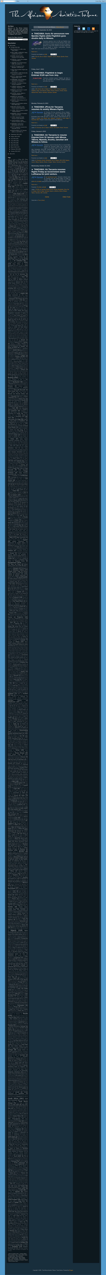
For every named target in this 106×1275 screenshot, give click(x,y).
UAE (41, 192)
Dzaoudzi (16, 524)
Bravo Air (10, 389)
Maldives (14, 832)
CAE (9, 408)
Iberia (21, 683)
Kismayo (24, 763)
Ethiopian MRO (11, 576)
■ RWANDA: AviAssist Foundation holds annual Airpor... (19, 114)
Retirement (10, 1006)
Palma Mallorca (11, 962)
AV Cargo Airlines (17, 325)
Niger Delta (17, 928)
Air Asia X (23, 233)
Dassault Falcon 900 (24, 496)
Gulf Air (9, 666)
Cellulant (24, 424)
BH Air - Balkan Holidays (20, 363)
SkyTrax (24, 1079)
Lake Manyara (43, 90)
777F (9, 176)
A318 (27, 176)
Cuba (25, 486)
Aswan (24, 315)
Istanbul (10, 717)
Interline (24, 705)
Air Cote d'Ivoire (21, 241)
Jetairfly (15, 725)
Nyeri (21, 943)
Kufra (9, 772)
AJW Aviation (10, 270)
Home (47, 197)
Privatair (26, 985)
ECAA (9, 533)
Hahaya (17, 668)
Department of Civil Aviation (14, 504)
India (12, 695)
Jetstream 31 (10, 727)
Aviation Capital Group (17, 328)
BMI (18, 374)
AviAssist (9, 327)
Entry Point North (18, 558)
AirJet (22, 265)
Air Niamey (19, 254)
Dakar (14, 490)
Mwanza (57, 90)
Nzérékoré (26, 943)
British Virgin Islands (21, 392)
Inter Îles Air (12, 705)
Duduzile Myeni (17, 521)
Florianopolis (23, 605)
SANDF (25, 1039)
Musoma (15, 897)
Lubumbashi (13, 814)
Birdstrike (13, 367)
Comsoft (9, 468)
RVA (25, 1023)
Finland (19, 598)
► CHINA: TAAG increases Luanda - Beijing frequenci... (19, 111)
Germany (47, 191)
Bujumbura (14, 396)
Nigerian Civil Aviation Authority (15, 934)
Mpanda (41, 162)
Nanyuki (26, 910)
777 (17, 174)
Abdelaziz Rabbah (22, 180)
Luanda (25, 812)
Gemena (9, 632)
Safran (19, 1034)
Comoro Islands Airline (13, 464)
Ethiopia (15, 568)
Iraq (13, 713)
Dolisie (18, 514)
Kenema (24, 748)
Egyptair (25, 540)
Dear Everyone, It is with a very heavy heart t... (18, 50)
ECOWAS (10, 534)
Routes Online (25, 1015)
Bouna (21, 388)
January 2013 (14, 151)
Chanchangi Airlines (12, 433)
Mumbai (10, 895)
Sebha (14, 1048)
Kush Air (14, 774)
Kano (9, 744)
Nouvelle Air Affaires (12, 941)
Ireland (24, 713)
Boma (25, 380)
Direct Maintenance (16, 509)
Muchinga (24, 892)
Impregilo (20, 692)
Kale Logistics (18, 742)
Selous (40, 92)
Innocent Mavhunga (18, 703)
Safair (18, 1033)
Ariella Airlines (21, 306)
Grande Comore (18, 658)
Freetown (10, 617)
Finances (16, 597)
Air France (17, 242)
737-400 (10, 169)
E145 (11, 525)
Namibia (10, 907)
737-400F (15, 169)
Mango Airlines (24, 838)
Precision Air (12, 984)
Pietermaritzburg (23, 973)
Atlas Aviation (23, 318)
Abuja (9, 186)
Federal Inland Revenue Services (16, 594)
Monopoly (24, 880)
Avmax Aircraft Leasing (18, 332)
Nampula (10, 910)
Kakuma (24, 741)
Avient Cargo (23, 329)
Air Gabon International (12, 245)
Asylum (9, 316)
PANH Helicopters (19, 962)
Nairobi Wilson (19, 904)
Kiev (25, 758)
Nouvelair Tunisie (23, 939)
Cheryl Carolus (23, 436)
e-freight (22, 524)
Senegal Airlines (21, 1049)
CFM (15, 431)
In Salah (24, 692)
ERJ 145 (21, 565)
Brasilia (25, 388)
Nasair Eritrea (17, 912)
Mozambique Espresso (23, 888)
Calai (20, 409)
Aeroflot (26, 203)
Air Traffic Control (14, 259)
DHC (9, 505)
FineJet (14, 598)
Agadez (9, 227)
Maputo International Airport (21, 841)
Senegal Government (13, 1051)
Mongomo (18, 880)
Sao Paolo (10, 1040)
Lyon (27, 819)
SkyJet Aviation (12, 1078)
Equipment (63, 89)
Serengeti (26, 1052)
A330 (13, 179)
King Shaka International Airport (14, 762)
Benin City (18, 358)
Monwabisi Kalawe (17, 882)
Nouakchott (25, 938)
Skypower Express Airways (21, 1078)
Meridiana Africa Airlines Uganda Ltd (15, 863)
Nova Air (20, 941)
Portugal (20, 982)
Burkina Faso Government (14, 400)
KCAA (13, 748)
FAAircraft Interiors (19, 589)
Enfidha (9, 557)
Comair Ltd (19, 462)
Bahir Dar (16, 341)
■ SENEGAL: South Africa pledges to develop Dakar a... (19, 60)
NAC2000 (26, 901)
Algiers (23, 276)
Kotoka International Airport (16, 768)
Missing (14, 873)
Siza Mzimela (21, 1074)
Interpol (14, 709)
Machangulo (23, 822)
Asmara (26, 310)
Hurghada (17, 680)
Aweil (15, 334)
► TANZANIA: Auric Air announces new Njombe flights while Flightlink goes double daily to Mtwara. (50, 35)
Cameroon (14, 411)
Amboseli (15, 284)
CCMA (11, 423)
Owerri (14, 960)
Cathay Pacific (11, 422)
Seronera (45, 92)
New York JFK (15, 923)
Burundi (24, 400)
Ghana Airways (25, 643)
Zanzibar (55, 92)
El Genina (23, 546)
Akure (23, 270)
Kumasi (24, 772)
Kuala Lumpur (13, 771)
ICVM (18, 687)
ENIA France (20, 557)
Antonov (20, 298)
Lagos (13, 781)
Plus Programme (23, 975)
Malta (13, 834)
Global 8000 (20, 648)
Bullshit (18, 397)
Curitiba (14, 488)
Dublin (10, 521)
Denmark (24, 502)
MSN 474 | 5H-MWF (36, 181)
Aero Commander (11, 199)
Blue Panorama (23, 372)
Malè (14, 833)
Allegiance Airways (22, 278)
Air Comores (22, 240)
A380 (9, 180)
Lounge (19, 812)
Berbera (13, 359)
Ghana (17, 641)
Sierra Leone (18, 1062)
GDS (18, 630)
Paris (26, 962)
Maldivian (9, 833)
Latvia (20, 785)
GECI (25, 631)
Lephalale (10, 791)
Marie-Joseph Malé (22, 842)
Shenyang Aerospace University (20, 1061)
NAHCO (24, 902)
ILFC (25, 688)
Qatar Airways (13, 995)
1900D (14, 159)
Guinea (15, 665)
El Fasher (17, 546)
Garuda (19, 628)
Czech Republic (11, 489)
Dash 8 (39, 191)
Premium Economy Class (23, 984)
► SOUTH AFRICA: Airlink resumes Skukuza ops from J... (19, 121)
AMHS (15, 287)
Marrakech (25, 844)
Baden (17, 338)
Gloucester (18, 652)
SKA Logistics (18, 1075)
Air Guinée (26, 245)
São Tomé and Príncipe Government (20, 1042)
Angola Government (13, 295)
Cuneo (9, 488)
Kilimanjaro (21, 759)
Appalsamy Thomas (18, 301)
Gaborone (17, 623)
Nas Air (10, 912)
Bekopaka (24, 354)
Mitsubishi (24, 873)
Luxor (22, 819)
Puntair (16, 991)
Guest (25, 663)
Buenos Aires (10, 395)
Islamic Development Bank (15, 716)
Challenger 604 (15, 432)
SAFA (14, 1033)
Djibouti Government (22, 513)
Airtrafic (25, 269)
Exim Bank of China (22, 585)
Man (25, 836)
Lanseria (16, 784)
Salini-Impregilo (11, 1038)
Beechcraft (10, 352)
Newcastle (22, 923)
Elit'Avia (10, 549)
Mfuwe (22, 865)
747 (21, 172)
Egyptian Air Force (11, 544)
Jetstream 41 (18, 727)
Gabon (11, 622)
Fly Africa (9, 606)
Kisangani (18, 763)
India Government (19, 695)
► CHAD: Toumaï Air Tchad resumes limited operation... (18, 117)
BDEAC (17, 351)
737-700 (13, 171)
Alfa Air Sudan (20, 275)
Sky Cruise (17, 1076)
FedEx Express (17, 595)
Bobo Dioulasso (22, 376)
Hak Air (13, 670)
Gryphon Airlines (15, 662)
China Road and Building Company (19, 450)
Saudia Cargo (23, 1047)
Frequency (20, 617)
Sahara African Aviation (16, 1035)
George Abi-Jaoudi (11, 637)
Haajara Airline (10, 668)
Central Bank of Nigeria (17, 428)
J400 (18, 718)
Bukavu (20, 396)
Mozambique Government (14, 889)
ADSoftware (24, 195)
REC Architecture (18, 1001)
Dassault (16, 496)
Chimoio (26, 437)
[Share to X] (54, 54)
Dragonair (24, 518)
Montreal (24, 881)
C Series (15, 405)
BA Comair (11, 338)
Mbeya (48, 90)
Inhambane (10, 703)
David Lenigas (12, 497)
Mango (16, 838)
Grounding (20, 661)
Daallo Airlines (20, 489)
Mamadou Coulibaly (18, 836)
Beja (15, 354)
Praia (10, 983)
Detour (25, 504)
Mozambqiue (23, 889)
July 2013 (13, 138)
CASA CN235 (13, 420)
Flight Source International (20, 602)
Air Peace (18, 255)
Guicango (10, 665)
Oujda (14, 958)
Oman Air (19, 947)
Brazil (15, 389)
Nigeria (13, 930)
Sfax (9, 1058)
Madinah (10, 824)
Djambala (24, 511)
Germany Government (12, 640)
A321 (9, 179)
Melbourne (16, 860)
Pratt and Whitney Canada (22, 983)
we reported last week (51, 177)
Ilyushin (24, 689)
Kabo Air (20, 739)
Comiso (26, 462)
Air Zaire (10, 260)
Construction (24, 475)
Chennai (15, 436)
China (65, 189)
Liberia (23, 792)
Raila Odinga (23, 998)
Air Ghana (20, 245)
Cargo (19, 419)
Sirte (27, 1073)
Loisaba (15, 807)
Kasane (26, 746)
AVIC (18, 329)
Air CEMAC (10, 240)
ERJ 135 (15, 565)
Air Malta (14, 251)
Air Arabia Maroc (16, 233)
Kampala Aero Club (12, 743)
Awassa (10, 334)
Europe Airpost (12, 580)
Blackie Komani (19, 368)
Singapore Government (13, 1069)
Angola (23, 293)
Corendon (21, 477)
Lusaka (15, 818)
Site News (15, 1074)
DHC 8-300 (62, 160)
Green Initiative (11, 659)
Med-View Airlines (14, 859)
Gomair (14, 654)
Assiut (13, 314)
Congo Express (19, 471)
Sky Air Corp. (10, 1076)
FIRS (23, 598)
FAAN (26, 589)
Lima (18, 800)
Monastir (24, 878)
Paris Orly (20, 964)
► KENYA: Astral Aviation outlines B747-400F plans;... (19, 104)
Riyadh (11, 1009)
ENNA (25, 557)
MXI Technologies (22, 898)
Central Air (20, 427)
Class (21, 459)
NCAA (23, 918)
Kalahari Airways (11, 742)
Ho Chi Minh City (19, 678)
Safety (9, 1034)
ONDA (14, 948)
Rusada (15, 1022)
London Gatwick (24, 808)
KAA (15, 739)
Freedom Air (11, 615)
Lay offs (13, 787)
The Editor (39, 187)
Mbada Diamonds (18, 854)
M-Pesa (10, 820)
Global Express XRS (24, 649)
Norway (9, 937)
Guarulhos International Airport (14, 663)
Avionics (10, 330)
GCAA (13, 630)
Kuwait (19, 774)
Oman (14, 947)
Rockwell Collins (19, 1009)
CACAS (25, 406)
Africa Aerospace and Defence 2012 (20, 214)
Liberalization (16, 792)
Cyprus (25, 488)
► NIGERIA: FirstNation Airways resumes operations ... (18, 83)
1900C (9, 159)
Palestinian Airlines (22, 961)
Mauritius (21, 851)
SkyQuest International (12, 1079)
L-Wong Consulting (18, 777)
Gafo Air (24, 623)
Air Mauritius (21, 251)
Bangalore (15, 346)
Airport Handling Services (13, 267)
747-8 (25, 172)
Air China (17, 240)
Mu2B (19, 892)
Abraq (12, 185)
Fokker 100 (18, 610)
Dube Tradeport (25, 520)
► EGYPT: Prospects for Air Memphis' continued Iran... (17, 67)
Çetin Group (20, 429)
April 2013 (13, 145)
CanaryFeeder (10, 416)
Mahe (12, 827)
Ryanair (9, 1027)
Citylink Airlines (16, 458)
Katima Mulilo (21, 747)
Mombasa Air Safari (15, 878)
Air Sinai (18, 258)
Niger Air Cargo (16, 927)
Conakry (15, 468)
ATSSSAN (22, 320)
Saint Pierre (20, 1036)
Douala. (12, 518)
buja (9, 396)
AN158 (23, 289)
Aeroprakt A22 (17, 209)
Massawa (24, 846)
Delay (20, 498)
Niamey (23, 924)
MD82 (17, 858)
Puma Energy (10, 991)
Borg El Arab (10, 384)
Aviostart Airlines (17, 330)
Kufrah (13, 772)
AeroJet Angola (12, 204)
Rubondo (16, 1021)
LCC (18, 787)
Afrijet (27, 224)
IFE (27, 687)
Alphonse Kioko (19, 281)
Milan (17, 869)
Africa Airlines (11, 215)
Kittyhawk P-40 (19, 764)
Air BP (25, 236)
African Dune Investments (13, 222)
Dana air (26, 492)
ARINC (14, 307)
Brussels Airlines (20, 393)
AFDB (12, 213)
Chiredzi (10, 457)
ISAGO (22, 714)
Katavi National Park (13, 747)
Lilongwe (13, 800)
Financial (24, 597)
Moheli (14, 877)
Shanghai (18, 1058)
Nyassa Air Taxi (16, 943)
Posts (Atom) (41, 200)
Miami (17, 867)
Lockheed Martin (16, 805)
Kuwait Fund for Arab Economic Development (19, 776)
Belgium (23, 355)
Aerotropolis (17, 211)
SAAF (26, 1030)
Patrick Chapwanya (14, 968)
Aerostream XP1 (16, 210)
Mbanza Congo (12, 855)
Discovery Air (11, 511)
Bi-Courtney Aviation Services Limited (19, 364)
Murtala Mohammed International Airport (17, 896)
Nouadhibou (17, 938)
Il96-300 (20, 688)
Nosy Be (20, 937)
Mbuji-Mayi (10, 857)
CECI (21, 423)
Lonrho (18, 810)
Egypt (11, 537)
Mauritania (22, 849)
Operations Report (17, 951)
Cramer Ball (24, 481)
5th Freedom (15, 165)
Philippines (10, 971)
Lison (25, 801)
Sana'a (20, 1039)
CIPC (25, 457)
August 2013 (14, 136)
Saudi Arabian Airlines (16, 1045)
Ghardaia (9, 647)
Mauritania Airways (12, 851)
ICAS (19, 685)
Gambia (10, 626)
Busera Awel (18, 402)
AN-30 (14, 289)
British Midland (11, 392)
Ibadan (16, 683)
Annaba (21, 297)
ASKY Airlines (17, 310)
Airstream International (17, 269)
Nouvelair (16, 939)
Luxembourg (16, 819)
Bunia (27, 397)
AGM (18, 228)
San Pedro (15, 1039)
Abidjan (25, 183)
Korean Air (10, 767)
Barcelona (25, 348)
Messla (20, 864)
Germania (16, 639)
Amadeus (24, 283)
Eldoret (18, 547)
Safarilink (24, 1033)
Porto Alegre (14, 982)
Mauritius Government (13, 853)
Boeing (55, 189)
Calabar (15, 409)
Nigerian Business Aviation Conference (19, 933)
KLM (24, 764)
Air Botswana (18, 236)
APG (10, 301)
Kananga (19, 743)
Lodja (22, 805)
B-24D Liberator (25, 337)
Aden (10, 195)
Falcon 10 (19, 590)
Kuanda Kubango (22, 771)
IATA (11, 683)
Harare (23, 671)
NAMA (19, 905)
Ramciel (24, 1000)
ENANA (19, 555)
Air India (22, 246)
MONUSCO (10, 882)
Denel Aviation (16, 501)
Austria (9, 323)
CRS (18, 485)
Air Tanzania (38, 127)
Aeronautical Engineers (23, 206)
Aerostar (9, 210)
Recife (25, 1001)
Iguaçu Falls (11, 688)
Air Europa (10, 242)
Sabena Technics (18, 1031)
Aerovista (23, 211)
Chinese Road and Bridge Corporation (15, 455)
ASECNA (10, 310)
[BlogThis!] (53, 54)
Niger (9, 927)
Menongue (10, 862)
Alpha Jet (22, 280)
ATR (19, 319)
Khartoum (23, 757)
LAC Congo (19, 780)
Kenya (17, 750)
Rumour (26, 1021)
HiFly (10, 676)
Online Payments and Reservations (15, 950)
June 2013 (13, 140)
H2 (25, 667)
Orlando (16, 956)
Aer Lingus (17, 197)
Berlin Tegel (17, 361)
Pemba (61, 90)
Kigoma (67, 160)
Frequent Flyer (10, 618)
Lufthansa (56, 191)
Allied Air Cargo (12, 279)
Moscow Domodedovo (23, 885)
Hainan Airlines (23, 668)
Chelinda (9, 436)
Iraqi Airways (18, 713)
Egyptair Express (21, 542)
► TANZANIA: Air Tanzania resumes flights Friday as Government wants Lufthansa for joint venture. (48, 171)
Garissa (9, 628)
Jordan (26, 733)
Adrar (14, 195)
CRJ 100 (13, 483)
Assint (9, 314)
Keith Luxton (19, 748)
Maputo (9, 841)
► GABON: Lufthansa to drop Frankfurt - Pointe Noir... (18, 87)
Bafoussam (10, 341)
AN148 (18, 289)
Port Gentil (16, 979)
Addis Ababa (17, 193)
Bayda (9, 351)
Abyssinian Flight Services (13, 188)
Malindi (24, 833)
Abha (20, 183)
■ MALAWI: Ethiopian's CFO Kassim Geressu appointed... (18, 107)
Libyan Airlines (16, 798)
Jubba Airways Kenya (18, 737)
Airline (26, 265)
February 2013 (14, 149)
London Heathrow (14, 809)
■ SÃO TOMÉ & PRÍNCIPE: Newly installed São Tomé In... (19, 53)
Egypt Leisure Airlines (12, 538)
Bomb (9, 382)
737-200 (19, 167)
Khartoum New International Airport (15, 758)
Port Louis (12, 980)
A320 (16, 178)
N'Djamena (19, 900)
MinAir (15, 872)
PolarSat (9, 978)
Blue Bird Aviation (13, 372)
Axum (19, 334)
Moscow (15, 885)
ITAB (10, 718)
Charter (15, 435)
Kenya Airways (20, 753)
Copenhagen (14, 477)
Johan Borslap (13, 730)
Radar (18, 998)
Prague (26, 982)
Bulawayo (11, 397)
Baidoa (12, 342)
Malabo (9, 828)
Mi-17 (10, 867)
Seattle (9, 1048)
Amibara (19, 287)
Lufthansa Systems (17, 816)
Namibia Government (20, 908)
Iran (10, 713)
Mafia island (23, 824)
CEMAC (16, 425)
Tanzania (33, 58)
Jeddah (14, 723)
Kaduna (26, 739)
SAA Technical (16, 1030)
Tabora (54, 162)
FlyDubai (21, 607)
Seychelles (22, 1055)
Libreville (16, 795)
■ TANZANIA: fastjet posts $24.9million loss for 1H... (17, 124)
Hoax (25, 678)
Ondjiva (24, 948)
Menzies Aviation (17, 862)
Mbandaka (26, 854)
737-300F (24, 168)
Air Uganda (22, 259)
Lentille (16, 790)
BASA (51, 189)
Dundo (25, 521)
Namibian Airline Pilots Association (17, 909)
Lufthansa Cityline (18, 815)
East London (12, 529)
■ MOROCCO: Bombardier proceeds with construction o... (18, 97)
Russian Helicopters (18, 1023)
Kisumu (9, 764)
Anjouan (16, 297)
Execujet (20, 584)
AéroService (24, 209)
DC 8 (24, 497)
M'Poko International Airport (19, 820)
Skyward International (13, 1080)
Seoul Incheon (19, 1052)
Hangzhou (24, 670)
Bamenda (12, 343)
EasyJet (24, 531)
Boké (21, 379)
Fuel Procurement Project (14, 621)
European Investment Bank (22, 580)
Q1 (12, 992)
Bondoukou (25, 382)
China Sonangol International (15, 451)
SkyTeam (20, 1079)
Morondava (24, 884)
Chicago (9, 437)
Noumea (11, 939)
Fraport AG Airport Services (15, 614)
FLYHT (26, 607)
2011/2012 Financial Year (14, 162)
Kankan (24, 743)
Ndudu (9, 921)
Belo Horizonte (11, 356)
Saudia (17, 1047)
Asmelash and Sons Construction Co (16, 311)
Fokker (11, 610)
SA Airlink (22, 1027)
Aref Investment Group (17, 305)
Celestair (19, 424)
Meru (25, 863)
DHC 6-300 (13, 505)
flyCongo (16, 607)
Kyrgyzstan (11, 777)
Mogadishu (15, 874)
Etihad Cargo (12, 577)
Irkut (12, 714)
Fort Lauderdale (25, 611)
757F (9, 174)
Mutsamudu (21, 897)
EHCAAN (10, 545)
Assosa (26, 314)
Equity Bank (24, 562)
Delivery (16, 500)
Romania (14, 1010)
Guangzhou (23, 662)
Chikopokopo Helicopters (18, 437)
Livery (20, 803)
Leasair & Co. (23, 787)
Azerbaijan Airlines (11, 336)
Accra (26, 189)
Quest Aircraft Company (18, 997)
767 (12, 174)
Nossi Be (14, 937)
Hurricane (24, 680)
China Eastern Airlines (23, 444)
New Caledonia (21, 922)
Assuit (10, 315)
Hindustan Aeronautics (23, 676)
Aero (25, 197)
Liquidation (14, 801)
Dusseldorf (16, 522)
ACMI (13, 191)
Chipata (26, 455)
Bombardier (48, 160)
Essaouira (10, 568)
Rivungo (26, 1008)
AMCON (20, 284)
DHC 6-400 (19, 505)
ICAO (14, 685)
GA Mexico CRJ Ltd (24, 621)
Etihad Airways (24, 576)
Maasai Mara (15, 822)
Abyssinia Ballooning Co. (20, 186)
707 (22, 165)
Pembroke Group (18, 969)
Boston (25, 384)
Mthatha (9, 892)
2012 (11, 153)
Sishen (10, 1074)
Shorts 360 (10, 1062)
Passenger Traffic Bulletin (22, 966)
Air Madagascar (24, 249)
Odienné (9, 946)
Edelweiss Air (10, 535)
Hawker (10, 675)
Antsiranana (16, 300)
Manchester (17, 837)
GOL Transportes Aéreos (21, 653)
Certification (25, 428)
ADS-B (18, 195)
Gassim (24, 628)
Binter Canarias (15, 365)
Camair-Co (25, 409)
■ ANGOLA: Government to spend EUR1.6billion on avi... (19, 90)
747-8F (9, 173)
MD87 (26, 858)
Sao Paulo (16, 1040)
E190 (19, 525)
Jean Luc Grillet (23, 722)
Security (20, 1048)
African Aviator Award (12, 218)
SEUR (16, 1055)
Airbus (26, 262)
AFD (9, 213)
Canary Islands (21, 414)
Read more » (34, 51)
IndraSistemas (10, 697)
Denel (9, 501)
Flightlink (50, 56)
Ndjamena (10, 919)
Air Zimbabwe (18, 260)
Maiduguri (19, 827)
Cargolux (26, 419)
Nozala (25, 941)
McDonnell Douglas (18, 857)
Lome (26, 807)
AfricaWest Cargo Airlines (19, 224)
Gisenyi (14, 647)
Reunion (16, 1006)
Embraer (59, 89)
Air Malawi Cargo (21, 250)
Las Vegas (15, 785)
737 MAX (14, 167)
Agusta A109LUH (11, 229)
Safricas (24, 1034)
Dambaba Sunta (12, 492)
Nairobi (10, 904)
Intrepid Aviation (22, 709)
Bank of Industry (23, 347)
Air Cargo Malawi (23, 238)
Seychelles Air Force (13, 1056)
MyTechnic (10, 900)
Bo (8, 376)
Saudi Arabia (24, 1044)
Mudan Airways (11, 893)
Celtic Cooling (10, 425)
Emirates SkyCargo (22, 553)
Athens (17, 316)
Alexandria (22, 274)
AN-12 (26, 288)
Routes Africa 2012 (16, 1015)
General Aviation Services (18, 632)
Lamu (10, 784)
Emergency (15, 552)
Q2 (19, 992)
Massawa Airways (11, 847)
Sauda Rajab (16, 1044)
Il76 (16, 688)
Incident (25, 693)
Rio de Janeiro (19, 1008)
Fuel (27, 618)
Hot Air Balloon (25, 679)
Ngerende (18, 924)
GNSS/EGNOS (12, 653)
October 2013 (14, 47)
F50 (9, 589)
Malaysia (19, 831)
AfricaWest (10, 224)
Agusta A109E (23, 228)
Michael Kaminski (23, 867)
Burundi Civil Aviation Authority (14, 401)
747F (13, 173)
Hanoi (9, 671)
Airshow (20, 267)
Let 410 (21, 791)
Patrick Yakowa (23, 968)
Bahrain (21, 341)
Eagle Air (9, 526)
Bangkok (23, 346)
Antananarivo (12, 298)
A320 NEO (23, 177)
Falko (23, 590)
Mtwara (58, 56)
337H (19, 164)
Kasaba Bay (20, 746)
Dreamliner (10, 520)
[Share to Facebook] (56, 54)
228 (36, 89)
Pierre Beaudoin (15, 973)
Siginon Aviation (12, 1065)
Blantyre (23, 369)
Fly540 (21, 606)
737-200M (11, 168)
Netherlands (23, 921)
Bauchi (25, 350)
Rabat (13, 998)
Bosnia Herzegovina (18, 384)
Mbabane (11, 854)
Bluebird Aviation (22, 373)
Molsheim (19, 877)
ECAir (13, 533)
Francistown (19, 613)
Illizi (15, 689)
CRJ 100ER (24, 483)
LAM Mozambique (18, 782)
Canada (18, 413)
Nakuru (14, 905)
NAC (21, 901)
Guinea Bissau (22, 665)
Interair (19, 705)
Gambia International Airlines (20, 627)
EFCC (21, 535)
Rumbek (21, 1021)
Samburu (22, 1038)
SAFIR (14, 1034)
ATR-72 (9, 320)
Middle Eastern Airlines (18, 868)
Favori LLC (18, 593)
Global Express (15, 649)
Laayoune (24, 778)
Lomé (11, 808)
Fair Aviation (12, 590)
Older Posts (66, 197)
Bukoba (26, 396)
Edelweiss (24, 534)
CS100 (22, 485)
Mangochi (11, 840)
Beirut (26, 352)
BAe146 (23, 339)
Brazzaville (22, 389)
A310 (22, 176)
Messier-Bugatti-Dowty (12, 864)
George (24, 636)
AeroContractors (20, 203)
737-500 (37, 189)
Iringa (37, 90)
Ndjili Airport (18, 919)
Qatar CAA (21, 995)
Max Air (21, 853)
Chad (19, 431)
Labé (9, 780)
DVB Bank (23, 522)
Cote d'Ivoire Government (21, 480)
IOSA (18, 712)
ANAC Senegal (21, 292)
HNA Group (11, 678)
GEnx (19, 636)
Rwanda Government (14, 1026)
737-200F (26, 167)
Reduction (17, 1002)
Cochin (25, 459)
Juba (20, 736)
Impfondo (14, 692)
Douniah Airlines (18, 518)
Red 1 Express (10, 1002)
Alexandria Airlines (11, 275)
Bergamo (19, 359)
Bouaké (16, 388)
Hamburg (18, 670)
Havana (26, 674)
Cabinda (20, 406)
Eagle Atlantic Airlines (18, 526)
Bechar (25, 351)
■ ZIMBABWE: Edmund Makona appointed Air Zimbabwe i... (18, 80)
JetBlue (21, 725)
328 (16, 164)
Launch (54, 56)
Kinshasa (10, 763)
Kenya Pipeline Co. (19, 755)
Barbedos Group (18, 348)
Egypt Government (21, 537)
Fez (10, 597)
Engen (14, 557)
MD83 (22, 858)
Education (17, 535)
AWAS (26, 333)
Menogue (24, 860)
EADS (25, 525)
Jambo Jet (16, 719)
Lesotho (15, 791)
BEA (21, 351)
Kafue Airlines (12, 741)
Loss (11, 812)
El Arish (11, 546)
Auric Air (37, 56)
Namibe (24, 905)
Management (10, 837)
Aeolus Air (10, 197)
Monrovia (10, 881)
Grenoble (19, 659)
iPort (27, 712)
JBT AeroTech (15, 722)
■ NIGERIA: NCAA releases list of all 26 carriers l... (19, 100)
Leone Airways (23, 790)
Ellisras (15, 549)
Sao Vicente (23, 1043)
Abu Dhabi (17, 185)
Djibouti (14, 513)
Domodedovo (12, 515)
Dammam (20, 492)
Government (25, 654)
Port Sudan (23, 980)
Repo (14, 1005)
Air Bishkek (11, 236)
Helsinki (22, 675)
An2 (27, 289)
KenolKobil (10, 750)
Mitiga (19, 873)
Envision (9, 559)
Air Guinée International (14, 246)
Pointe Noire (11, 977)
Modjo (9, 874)
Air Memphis (18, 252)
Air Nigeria (25, 254)
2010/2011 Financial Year (20, 160)
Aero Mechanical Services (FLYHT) (19, 201)
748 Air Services (19, 173)
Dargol (26, 495)
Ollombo (9, 947)
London (16, 808)
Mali (18, 833)
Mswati (25, 891)
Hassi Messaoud (20, 674)
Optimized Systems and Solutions (14, 952)
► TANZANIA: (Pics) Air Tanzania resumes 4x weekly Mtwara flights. (47, 108)
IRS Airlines (17, 714)
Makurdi (24, 827)
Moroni (61, 191)
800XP (18, 176)
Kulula (18, 772)
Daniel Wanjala (13, 493)
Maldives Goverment (22, 832)
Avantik (24, 325)
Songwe (50, 162)
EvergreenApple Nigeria (13, 582)
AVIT (23, 330)
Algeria (26, 275)
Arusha (39, 89)
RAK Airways (18, 1000)
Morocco (25, 882)
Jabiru (22, 718)
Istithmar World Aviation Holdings (21, 717)
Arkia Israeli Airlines (22, 307)
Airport (25, 266)
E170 (15, 525)
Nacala (10, 902)
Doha (9, 514)
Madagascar (11, 823)
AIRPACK (20, 266)
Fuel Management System (22, 619)
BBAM (13, 351)
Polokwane (22, 978)
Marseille (13, 845)
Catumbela (26, 422)
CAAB (10, 406)
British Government (22, 391)
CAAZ (15, 406)
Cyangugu (19, 488)
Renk (9, 1005)
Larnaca (22, 784)
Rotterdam (18, 1013)
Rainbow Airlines (11, 1000)
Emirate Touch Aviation (23, 552)
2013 (11, 45)
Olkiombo (24, 946)
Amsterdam (10, 288)
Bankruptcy (10, 348)
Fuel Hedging (12, 619)
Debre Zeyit (15, 498)
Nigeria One (19, 932)
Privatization (12, 987)
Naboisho (16, 901)
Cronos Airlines (24, 484)
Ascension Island (22, 309)
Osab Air (21, 956)
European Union (13, 581)
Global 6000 (14, 648)
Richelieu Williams (11, 1008)
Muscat (9, 897)
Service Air (17, 1053)
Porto (9, 982)
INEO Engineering (17, 699)
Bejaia (19, 354)
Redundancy (25, 1002)
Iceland (23, 685)
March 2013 (14, 147)
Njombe (63, 56)
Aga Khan (23, 226)
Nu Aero (13, 942)
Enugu (24, 558)
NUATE (17, 942)
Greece (25, 658)
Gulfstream (26, 666)
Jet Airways (23, 723)
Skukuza (24, 1075)
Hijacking (15, 676)
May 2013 (13, 142)
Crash (9, 483)
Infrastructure (11, 702)
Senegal (10, 1049)
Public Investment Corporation (20, 989)
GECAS (19, 631)
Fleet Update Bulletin (18, 601)
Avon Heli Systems (20, 333)
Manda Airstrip (25, 837)
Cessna (11, 429)
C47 (27, 405)
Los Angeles (25, 810)
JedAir (9, 723)
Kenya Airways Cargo (14, 754)
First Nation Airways (16, 600)
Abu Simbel (24, 185)
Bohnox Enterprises (12, 379)
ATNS (15, 319)
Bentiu (9, 359)
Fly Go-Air (15, 606)
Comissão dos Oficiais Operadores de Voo (17, 463)
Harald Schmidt (15, 671)
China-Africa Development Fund (20, 454)
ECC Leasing (18, 533)
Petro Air (14, 970)
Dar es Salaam (43, 56)
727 (25, 165)
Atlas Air (16, 318)
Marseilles (19, 845)
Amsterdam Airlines (20, 288)
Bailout (16, 342)
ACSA (9, 192)
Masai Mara (17, 846)
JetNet (25, 726)
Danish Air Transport (22, 493)
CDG (16, 423)
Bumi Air (22, 397)
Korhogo (16, 767)
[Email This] (51, 54)
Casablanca (22, 420)
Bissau (18, 367)
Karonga (15, 746)
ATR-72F (16, 320)
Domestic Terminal (24, 514)
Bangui (9, 347)
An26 (14, 290)
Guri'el (21, 667)
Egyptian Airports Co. (22, 544)
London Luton (23, 809)
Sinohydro (15, 1070)
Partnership (10, 966)
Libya (23, 795)
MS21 (20, 891)
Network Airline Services (12, 922)
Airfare (17, 265)
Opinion (24, 951)
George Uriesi (20, 637)
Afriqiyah (11, 226)
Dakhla (20, 490)
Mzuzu (14, 900)
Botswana (10, 386)
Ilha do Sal (10, 689)
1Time (19, 159)
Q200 (23, 992)
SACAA (9, 1033)
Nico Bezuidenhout (21, 926)
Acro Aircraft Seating (22, 191)
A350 (25, 179)
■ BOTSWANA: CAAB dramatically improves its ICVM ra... (19, 73)
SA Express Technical (19, 1029)
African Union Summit (16, 223)
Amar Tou (10, 284)
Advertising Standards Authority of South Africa (17, 196)
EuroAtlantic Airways (17, 578)
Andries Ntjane (15, 293)
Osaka (26, 956)
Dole (14, 514)
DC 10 (19, 497)
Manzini (24, 840)
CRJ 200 (10, 484)
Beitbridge (11, 354)
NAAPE (11, 901)
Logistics (11, 807)
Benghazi (17, 356)
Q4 (12, 993)
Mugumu (17, 893)
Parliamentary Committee (19, 965)
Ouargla (24, 957)
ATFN (13, 316)
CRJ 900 (17, 484)
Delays (26, 498)
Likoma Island (23, 799)
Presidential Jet (12, 985)
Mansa (20, 840)
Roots (25, 1010)
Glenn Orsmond (20, 647)
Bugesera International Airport (20, 395)
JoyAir (22, 734)
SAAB (22, 1030)
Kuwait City (25, 774)
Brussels (10, 393)
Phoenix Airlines (17, 971)
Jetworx (24, 727)
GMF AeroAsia (25, 652)
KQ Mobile (14, 769)
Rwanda (10, 1025)
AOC (21, 300)
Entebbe (10, 558)
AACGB (15, 180)
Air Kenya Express (17, 247)
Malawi (20, 828)
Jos (18, 734)
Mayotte (26, 853)
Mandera (11, 838)
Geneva (14, 636)
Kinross (24, 762)
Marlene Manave (12, 843)
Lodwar (26, 805)
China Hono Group (19, 446)
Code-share (10, 460)
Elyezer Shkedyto (22, 549)
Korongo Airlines (24, 767)
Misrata (9, 873)
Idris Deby (23, 687)
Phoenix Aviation (24, 971)
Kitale (13, 764)
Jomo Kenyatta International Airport (18, 732)
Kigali (9, 759)
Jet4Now (9, 725)
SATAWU (10, 1044)
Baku (21, 342)
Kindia (12, 760)
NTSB (9, 942)
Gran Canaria (11, 657)
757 (25, 173)
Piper (25, 974)
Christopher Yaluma (18, 457)
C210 (20, 405)
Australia (13, 321)
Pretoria (20, 985)
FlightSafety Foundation (20, 603)
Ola (20, 946)
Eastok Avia (19, 531)
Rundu (10, 1022)
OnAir (10, 948)
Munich (16, 894)
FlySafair (21, 608)
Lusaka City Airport (24, 818)
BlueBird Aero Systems (12, 373)
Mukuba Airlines (23, 893)
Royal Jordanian (14, 1018)
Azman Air (19, 336)
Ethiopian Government (20, 575)
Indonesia (23, 696)
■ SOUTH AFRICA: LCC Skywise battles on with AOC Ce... (19, 131)
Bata (21, 350)
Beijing (16, 353)
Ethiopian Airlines (18, 570)
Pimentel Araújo (19, 974)
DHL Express (20, 506)
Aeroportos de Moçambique (15, 208)
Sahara (9, 1035)
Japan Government (17, 721)
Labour (13, 780)
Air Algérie (25, 231)
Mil (13, 869)
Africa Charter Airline (20, 215)
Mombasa (25, 877)
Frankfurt (25, 613)
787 (13, 176)
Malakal (15, 828)
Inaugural (10, 693)
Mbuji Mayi (24, 855)
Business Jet (17, 404)
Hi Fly (27, 675)
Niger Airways (10, 928)
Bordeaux (17, 383)
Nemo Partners (15, 921)
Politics (15, 978)
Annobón (26, 297)
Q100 (16, 992)
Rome (19, 1010)
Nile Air (26, 934)
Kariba (20, 744)
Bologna (20, 380)
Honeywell (10, 679)
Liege (18, 799)
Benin (24, 356)
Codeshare (18, 460)
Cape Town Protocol (19, 417)
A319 (10, 178)
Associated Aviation (19, 314)
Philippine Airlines (22, 970)
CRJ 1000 (18, 483)
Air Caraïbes (16, 238)
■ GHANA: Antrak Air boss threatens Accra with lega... (18, 56)
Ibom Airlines (17, 684)
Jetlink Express (17, 726)
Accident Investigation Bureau (17, 189)
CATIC (17, 422)
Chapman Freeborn (22, 433)
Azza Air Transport (16, 337)
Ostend (10, 957)
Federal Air (25, 593)
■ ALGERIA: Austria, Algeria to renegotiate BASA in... (18, 94)
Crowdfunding (12, 485)
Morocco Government (15, 884)
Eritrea (19, 564)
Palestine (15, 961)
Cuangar (21, 486)
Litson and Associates (12, 803)
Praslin (14, 983)
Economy (24, 533)
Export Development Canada (14, 586)
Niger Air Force (23, 927)
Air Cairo (24, 237)
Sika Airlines (19, 1065)
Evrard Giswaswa (24, 582)
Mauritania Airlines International (16, 850)
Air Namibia (12, 254)
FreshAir (17, 618)
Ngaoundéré (11, 924)
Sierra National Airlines (23, 1064)
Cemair (21, 425)
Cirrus (9, 458)
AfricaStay (24, 223)
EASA (26, 526)
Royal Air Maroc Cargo (23, 1017)
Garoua (14, 628)
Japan (9, 721)
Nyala (22, 942)
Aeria (22, 197)
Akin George (17, 270)
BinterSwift (23, 365)
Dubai (42, 191)
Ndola (24, 919)
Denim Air (16, 502)
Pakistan (9, 961)
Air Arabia (19, 232)
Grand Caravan (19, 657)
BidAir (9, 365)
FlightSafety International (13, 605)
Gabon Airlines (19, 622)
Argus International (13, 306)
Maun (16, 849)
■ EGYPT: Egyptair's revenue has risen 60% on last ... (19, 127)
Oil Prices (15, 946)
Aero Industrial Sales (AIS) (13, 200)
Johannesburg (23, 730)
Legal (15, 788)
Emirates (12, 553)
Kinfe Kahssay (18, 760)
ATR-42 (24, 319)
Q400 (16, 993)
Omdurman (26, 947)
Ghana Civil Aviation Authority (16, 644)
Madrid (16, 824)
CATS (21, 422)
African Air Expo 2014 (21, 217)
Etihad (17, 576)
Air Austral (18, 235)
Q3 (25, 992)
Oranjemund (10, 955)
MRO (14, 891)
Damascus (26, 490)
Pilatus (9, 974)
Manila (16, 840)
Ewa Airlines (12, 584)
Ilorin (19, 689)
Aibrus (17, 229)
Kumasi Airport (11, 773)
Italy (14, 718)
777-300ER (23, 174)
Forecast (18, 611)
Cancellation (18, 416)
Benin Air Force (11, 358)
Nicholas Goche (11, 926)
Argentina (25, 305)
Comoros (23, 464)
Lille (8, 800)
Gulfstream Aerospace (13, 667)
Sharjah (9, 1060)
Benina (25, 358)
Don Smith (19, 515)
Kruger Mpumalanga (23, 769)
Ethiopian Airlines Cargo (14, 571)
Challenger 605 (23, 432)
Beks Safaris (10, 355)
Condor (21, 468)
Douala (25, 517)
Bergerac (20, 360)
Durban (9, 522)
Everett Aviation (23, 581)
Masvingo (20, 847)
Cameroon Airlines (17, 412)
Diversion (18, 511)
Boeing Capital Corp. (22, 377)
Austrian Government (17, 323)
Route (66, 56)
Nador (19, 902)
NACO (15, 902)
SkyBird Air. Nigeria (24, 1076)
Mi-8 (13, 867)
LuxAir (10, 819)
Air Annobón (12, 232)
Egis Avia (26, 535)
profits (19, 988)
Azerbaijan (24, 334)
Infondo (24, 699)
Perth (25, 969)
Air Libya (16, 249)
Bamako (26, 342)
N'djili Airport (25, 900)
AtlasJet (9, 319)
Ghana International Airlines (20, 645)
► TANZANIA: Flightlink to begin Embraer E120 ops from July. (47, 74)
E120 (54, 89)
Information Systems (15, 700)
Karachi (15, 744)
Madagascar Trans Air (21, 823)
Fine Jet (9, 598)
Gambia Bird (18, 626)
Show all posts (60, 27)
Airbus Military (16, 263)
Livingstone (20, 804)
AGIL (14, 228)
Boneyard (11, 383)
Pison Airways (10, 975)
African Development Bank (20, 220)
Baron (10, 350)
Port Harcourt (24, 979)
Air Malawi (12, 250)
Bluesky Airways (11, 374)
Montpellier (17, 881)
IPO (23, 712)
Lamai (26, 782)
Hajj (9, 670)
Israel (24, 716)
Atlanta (21, 316)
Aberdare (15, 183)
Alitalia (14, 278)
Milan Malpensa (24, 869)
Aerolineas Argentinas (22, 204)
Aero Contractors (21, 199)
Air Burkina (10, 237)
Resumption (56, 127)
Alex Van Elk (13, 274)
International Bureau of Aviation (14, 707)
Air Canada (10, 238)
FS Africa (22, 618)
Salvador (17, 1038)
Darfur (22, 495)
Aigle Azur (22, 229)
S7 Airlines (16, 1027)
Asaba (15, 309)
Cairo (13, 408)
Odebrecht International (20, 944)
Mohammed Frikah (19, 876)
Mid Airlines (10, 868)
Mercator (24, 862)
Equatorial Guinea (20, 561)
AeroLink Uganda (11, 205)
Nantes (20, 910)
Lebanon (9, 788)
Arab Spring (16, 303)
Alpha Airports (16, 280)
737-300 (17, 168)
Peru (9, 970)
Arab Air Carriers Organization (18, 302)
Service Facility (23, 1053)
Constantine (15, 475)
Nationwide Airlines (17, 918)
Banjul (15, 347)
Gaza (9, 630)
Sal (25, 1036)
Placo (16, 975)
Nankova (15, 910)
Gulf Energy (19, 666)
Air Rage (23, 255)
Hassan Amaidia (12, 674)
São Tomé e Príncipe (14, 1043)
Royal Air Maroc (13, 1017)
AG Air (18, 226)
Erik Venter (11, 564)
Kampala (24, 742)
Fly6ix (27, 606)
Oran (24, 953)
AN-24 (10, 289)
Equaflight (15, 559)
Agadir (14, 227)
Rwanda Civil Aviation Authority (22, 1025)
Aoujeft (26, 300)
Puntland (21, 991)
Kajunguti (19, 741)
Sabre (25, 1031)
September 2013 (15, 134)
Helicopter (16, 675)
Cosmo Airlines (19, 478)
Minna (20, 872)
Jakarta (26, 718)
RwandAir (23, 1026)
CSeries (16, 486)
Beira (22, 352)
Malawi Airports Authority (18, 829)
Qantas (21, 993)
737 (9, 167)
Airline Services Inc (13, 266)
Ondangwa (19, 948)
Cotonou (10, 481)
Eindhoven (16, 545)
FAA (13, 589)
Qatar (26, 993)
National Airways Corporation (15, 914)
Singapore (22, 1066)
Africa (9, 214)
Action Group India (17, 192)
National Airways (21, 913)
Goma (9, 654)
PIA (10, 973)
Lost (15, 812)
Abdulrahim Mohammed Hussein (15, 182)
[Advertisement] (51, 63)
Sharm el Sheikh (18, 1060)
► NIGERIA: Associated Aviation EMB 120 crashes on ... (18, 63)
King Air (24, 760)
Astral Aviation (17, 315)
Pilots (13, 974)
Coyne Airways (17, 481)
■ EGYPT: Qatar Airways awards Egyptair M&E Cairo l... (18, 77)
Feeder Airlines (25, 595)
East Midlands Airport (22, 529)
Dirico (25, 510)
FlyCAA (10, 607)
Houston (11, 680)
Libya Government (12, 796)
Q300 (9, 993)
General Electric (16, 635)
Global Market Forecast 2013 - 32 (16, 650)
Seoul (13, 1052)
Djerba (9, 513)
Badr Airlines (22, 338)
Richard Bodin (23, 1006)
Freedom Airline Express (21, 615)
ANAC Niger (14, 292)
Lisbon (20, 801)
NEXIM (26, 923)
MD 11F (12, 858)
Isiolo (27, 714)
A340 (20, 179)
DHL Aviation (12, 506)
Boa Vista (14, 376)
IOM (15, 712)
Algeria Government (15, 276)
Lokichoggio (21, 807)
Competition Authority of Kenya (20, 467)
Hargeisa (21, 672)
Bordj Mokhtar (23, 383)
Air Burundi (17, 237)
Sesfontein (10, 1055)
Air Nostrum (12, 255)
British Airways (11, 391)
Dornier (51, 89)
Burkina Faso (22, 399)
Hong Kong (16, 679)
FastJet (19, 592)
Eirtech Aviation (22, 545)
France (11, 613)
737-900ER (15, 172)
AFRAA (17, 213)
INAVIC (19, 693)
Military (12, 871)
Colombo (14, 462)
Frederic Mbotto (25, 614)
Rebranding (10, 1001)
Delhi (10, 500)
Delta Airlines (23, 500)
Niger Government (24, 928)
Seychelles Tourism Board (21, 1057)
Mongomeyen (10, 880)
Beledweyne (17, 355)
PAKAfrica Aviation (22, 960)
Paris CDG (12, 964)
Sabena (11, 1031)
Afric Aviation (23, 213)
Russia (20, 1022)
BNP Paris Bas (23, 374)
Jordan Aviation (13, 734)
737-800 (20, 171)
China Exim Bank (14, 445)
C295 (24, 405)
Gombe (18, 654)
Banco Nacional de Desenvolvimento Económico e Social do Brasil (18, 345)
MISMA (24, 872)
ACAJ (22, 188)
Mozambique (11, 888)
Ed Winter (16, 534)
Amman (24, 287)
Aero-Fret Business (11, 203)
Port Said (17, 980)
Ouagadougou (17, 957)
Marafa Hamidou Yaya (13, 842)
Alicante (9, 278)
